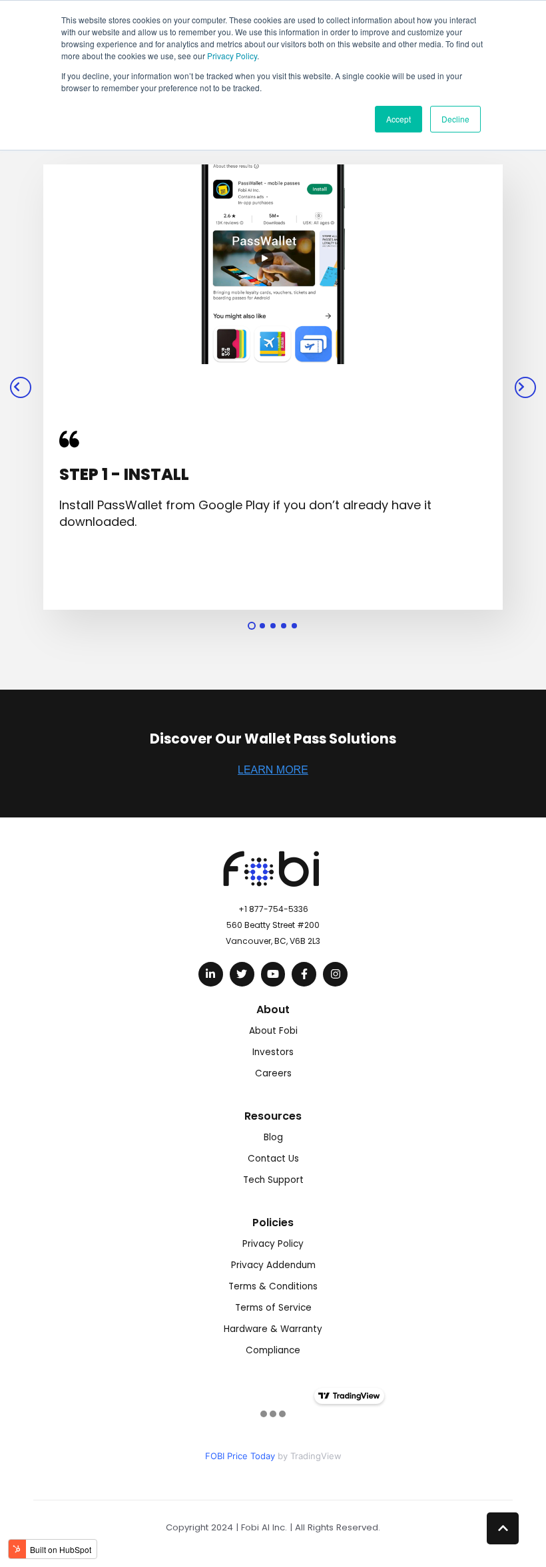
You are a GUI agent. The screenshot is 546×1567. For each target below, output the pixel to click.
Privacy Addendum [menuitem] (273, 1265)
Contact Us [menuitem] (273, 1158)
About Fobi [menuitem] (273, 1030)
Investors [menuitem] (273, 1052)
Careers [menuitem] (273, 1073)
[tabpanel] (273, 386)
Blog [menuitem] (273, 1137)
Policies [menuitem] (273, 1222)
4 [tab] (283, 625)
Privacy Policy (232, 55)
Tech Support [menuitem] (273, 1180)
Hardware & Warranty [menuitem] (273, 1329)
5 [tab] (294, 625)
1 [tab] (251, 625)
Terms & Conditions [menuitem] (273, 1286)
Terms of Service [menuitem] (273, 1307)
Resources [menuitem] (273, 1116)
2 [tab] (262, 625)
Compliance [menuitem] (273, 1350)
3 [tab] (273, 625)
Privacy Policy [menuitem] (273, 1243)
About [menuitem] (273, 1009)
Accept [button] (398, 118)
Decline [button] (455, 118)
